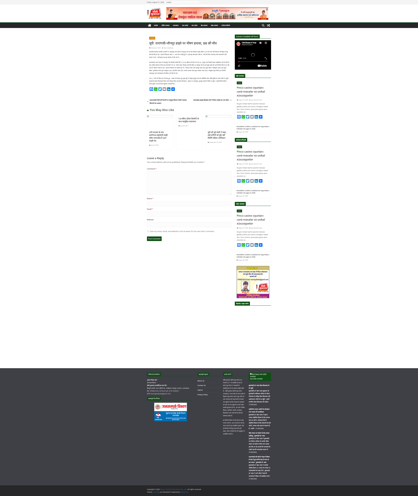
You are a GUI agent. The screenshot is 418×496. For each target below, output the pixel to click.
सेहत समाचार (214, 25)
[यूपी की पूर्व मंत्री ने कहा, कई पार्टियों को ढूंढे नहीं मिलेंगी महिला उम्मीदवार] (219, 116)
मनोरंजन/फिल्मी (226, 25)
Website (150, 219)
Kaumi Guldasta (168, 48)
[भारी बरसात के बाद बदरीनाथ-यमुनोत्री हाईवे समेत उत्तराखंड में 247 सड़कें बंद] (160, 116)
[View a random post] (268, 25)
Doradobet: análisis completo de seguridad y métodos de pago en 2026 (253, 127)
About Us (200, 381)
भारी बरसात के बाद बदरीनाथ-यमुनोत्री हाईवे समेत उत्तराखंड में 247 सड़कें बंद (158, 136)
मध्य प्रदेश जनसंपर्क (256, 379)
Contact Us (201, 385)
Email (150, 209)
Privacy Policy (202, 395)
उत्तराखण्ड (176, 25)
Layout (200, 390)
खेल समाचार (204, 25)
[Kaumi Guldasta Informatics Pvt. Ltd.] (149, 25)
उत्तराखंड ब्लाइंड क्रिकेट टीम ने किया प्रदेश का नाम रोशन (211, 100)
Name (150, 198)
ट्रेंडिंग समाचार (165, 25)
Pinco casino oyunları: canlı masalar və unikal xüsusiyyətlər (251, 91)
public (239, 83)
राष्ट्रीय (156, 25)
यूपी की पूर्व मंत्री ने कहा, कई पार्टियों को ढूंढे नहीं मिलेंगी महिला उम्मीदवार (217, 135)
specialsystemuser (256, 100)
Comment (152, 169)
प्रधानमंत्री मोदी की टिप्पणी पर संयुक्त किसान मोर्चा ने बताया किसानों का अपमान (168, 101)
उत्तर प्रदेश (185, 25)
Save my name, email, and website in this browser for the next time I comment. (182, 231)
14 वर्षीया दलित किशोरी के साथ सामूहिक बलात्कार (188, 120)
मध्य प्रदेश (194, 25)
